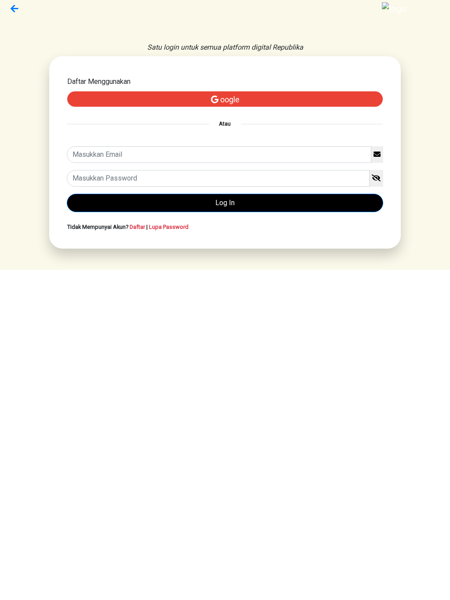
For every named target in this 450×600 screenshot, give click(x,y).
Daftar (137, 227)
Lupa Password (169, 227)
